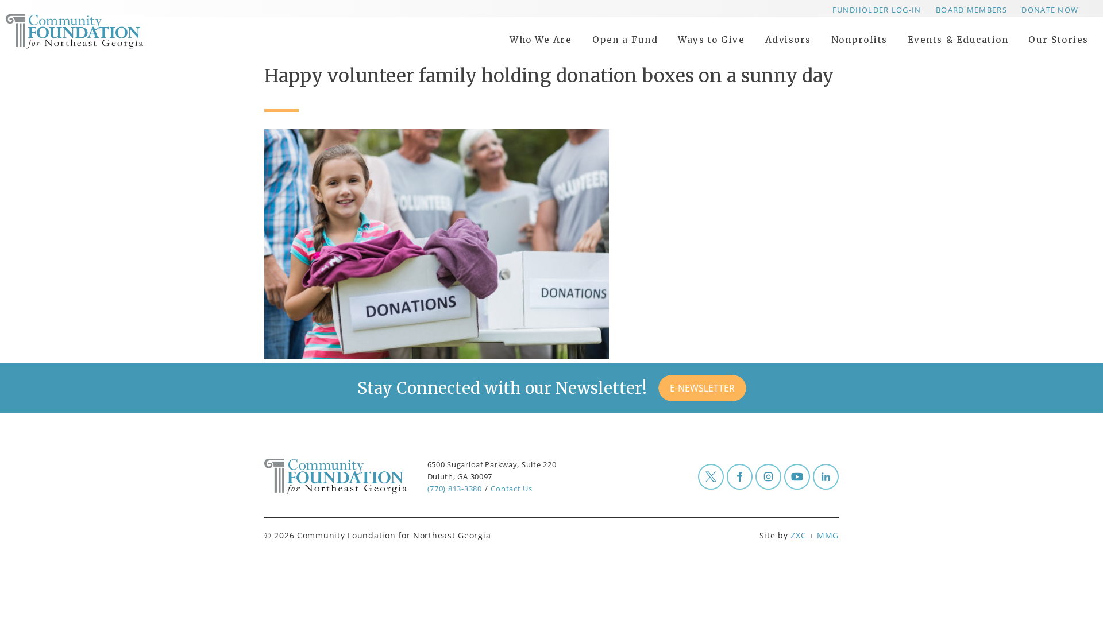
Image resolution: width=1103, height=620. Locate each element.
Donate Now (1049, 10)
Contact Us (511, 488)
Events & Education (958, 39)
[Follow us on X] (711, 477)
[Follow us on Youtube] (797, 477)
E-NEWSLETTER (702, 388)
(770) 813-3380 (454, 488)
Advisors (788, 39)
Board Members (971, 10)
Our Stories (1058, 39)
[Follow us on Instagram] (768, 477)
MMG (828, 535)
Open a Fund (625, 39)
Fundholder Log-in (876, 10)
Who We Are (541, 39)
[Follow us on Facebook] (740, 477)
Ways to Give (711, 39)
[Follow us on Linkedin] (826, 477)
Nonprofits (859, 39)
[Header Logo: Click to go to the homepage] (98, 31)
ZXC (798, 535)
